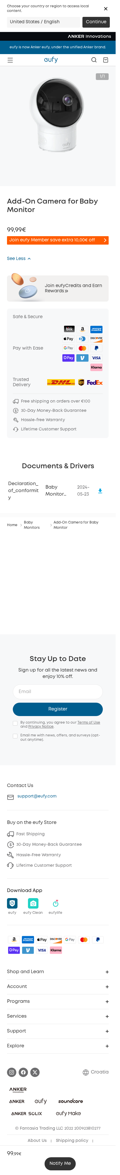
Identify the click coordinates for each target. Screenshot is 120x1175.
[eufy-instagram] (11, 1072)
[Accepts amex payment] (28, 940)
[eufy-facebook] (23, 1072)
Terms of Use (88, 722)
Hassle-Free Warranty (38, 855)
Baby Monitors (32, 525)
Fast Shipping (30, 834)
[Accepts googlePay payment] (69, 940)
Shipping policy (72, 1140)
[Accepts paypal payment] (97, 940)
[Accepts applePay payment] (42, 940)
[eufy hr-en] (51, 60)
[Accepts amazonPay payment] (14, 940)
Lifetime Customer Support (44, 865)
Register (57, 709)
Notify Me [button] (60, 1164)
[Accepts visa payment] (42, 950)
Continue (96, 22)
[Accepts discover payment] (56, 940)
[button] (106, 9)
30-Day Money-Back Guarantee (49, 844)
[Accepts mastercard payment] (83, 940)
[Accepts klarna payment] (56, 950)
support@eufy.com (37, 796)
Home (12, 525)
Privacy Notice (41, 726)
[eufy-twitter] (35, 1072)
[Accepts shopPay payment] (14, 950)
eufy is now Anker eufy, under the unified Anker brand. (58, 47)
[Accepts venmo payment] (28, 950)
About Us (37, 1140)
